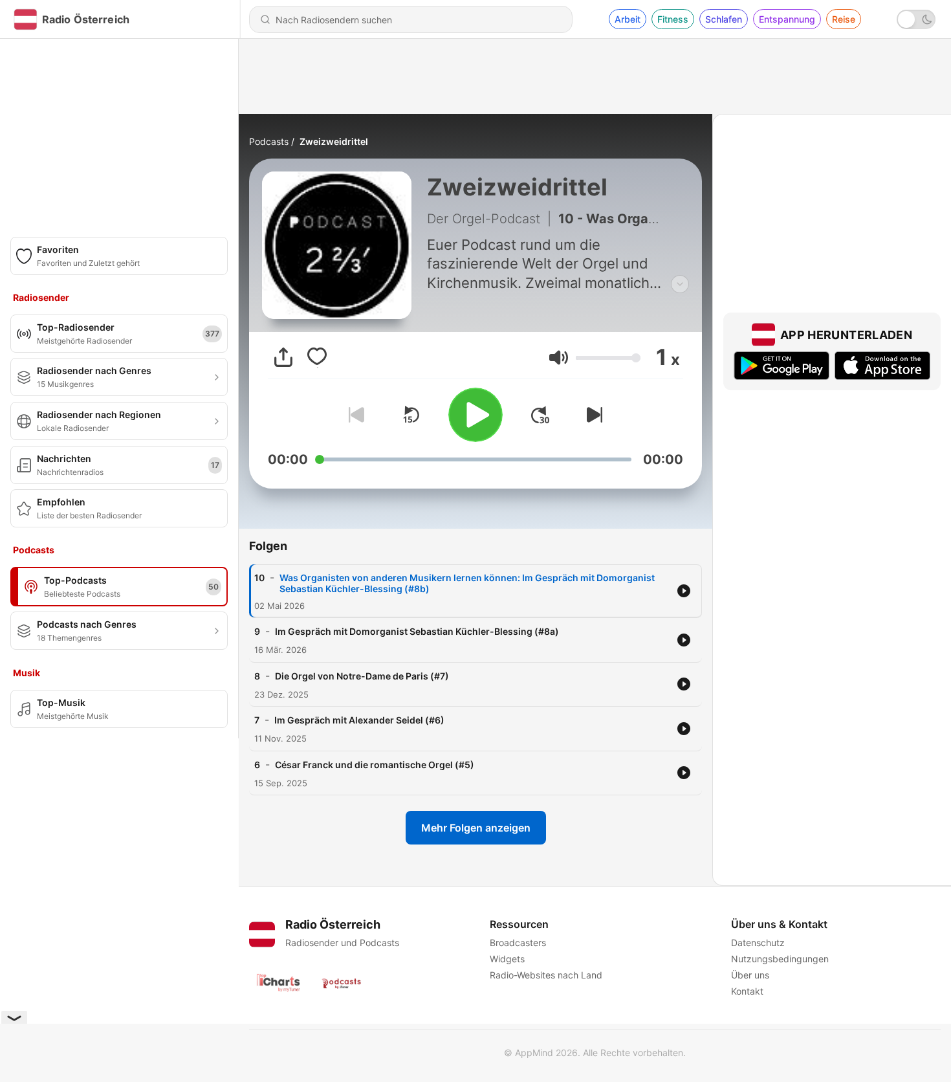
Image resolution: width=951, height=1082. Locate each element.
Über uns (750, 974)
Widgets (507, 958)
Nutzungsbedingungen (780, 958)
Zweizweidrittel (334, 141)
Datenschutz (758, 942)
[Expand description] (680, 284)
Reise (843, 19)
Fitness (672, 19)
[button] (558, 357)
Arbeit (627, 19)
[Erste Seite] (540, 415)
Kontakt (747, 991)
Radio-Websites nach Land (546, 974)
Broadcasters (518, 942)
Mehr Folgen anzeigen (475, 827)
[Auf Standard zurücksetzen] (411, 415)
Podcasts (269, 141)
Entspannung (787, 19)
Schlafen (723, 19)
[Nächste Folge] (592, 415)
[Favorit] (317, 357)
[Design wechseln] (916, 19)
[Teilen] (283, 357)
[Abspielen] (475, 415)
